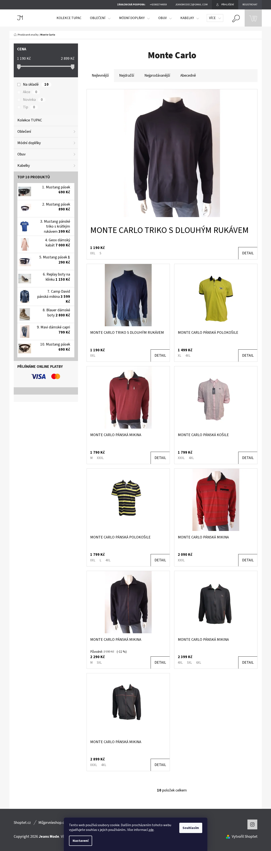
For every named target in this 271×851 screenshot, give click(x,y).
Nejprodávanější (157, 75)
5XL (99, 662)
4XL (188, 355)
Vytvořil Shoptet (245, 836)
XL (179, 355)
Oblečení (24, 131)
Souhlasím (191, 828)
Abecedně (188, 75)
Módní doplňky (29, 143)
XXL (92, 253)
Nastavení (80, 840)
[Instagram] (252, 824)
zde (151, 829)
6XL (198, 662)
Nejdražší (126, 75)
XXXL (100, 458)
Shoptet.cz (22, 822)
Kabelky (23, 165)
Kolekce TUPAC (29, 120)
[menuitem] (69, 18)
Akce (30, 92)
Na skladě (35, 84)
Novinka (33, 100)
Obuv (21, 154)
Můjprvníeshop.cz (52, 822)
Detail (248, 253)
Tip (29, 107)
